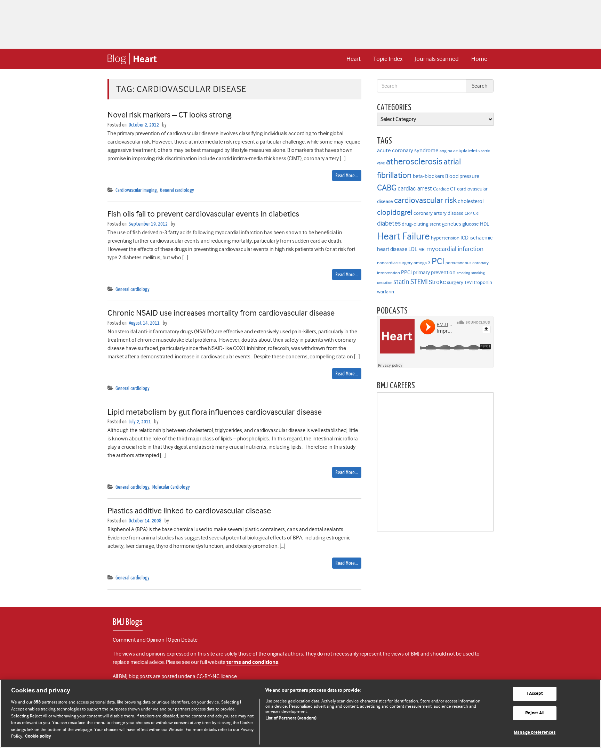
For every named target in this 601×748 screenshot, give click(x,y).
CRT (476, 213)
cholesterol (470, 201)
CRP (468, 213)
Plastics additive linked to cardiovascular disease (189, 510)
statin (401, 282)
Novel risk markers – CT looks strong (169, 115)
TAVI (468, 282)
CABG (386, 188)
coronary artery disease (439, 213)
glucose (470, 224)
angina (446, 150)
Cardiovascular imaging (136, 190)
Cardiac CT (444, 189)
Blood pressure (462, 176)
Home (479, 58)
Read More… (347, 175)
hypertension (445, 238)
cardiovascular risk (425, 200)
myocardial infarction (454, 249)
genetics (451, 223)
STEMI (419, 282)
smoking (463, 273)
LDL (412, 249)
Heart (353, 58)
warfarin (385, 292)
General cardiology (177, 190)
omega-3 (422, 262)
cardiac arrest (415, 188)
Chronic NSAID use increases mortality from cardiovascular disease (221, 313)
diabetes (389, 223)
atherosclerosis (414, 161)
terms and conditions (252, 662)
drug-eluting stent (421, 224)
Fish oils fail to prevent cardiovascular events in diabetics (203, 214)
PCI (438, 261)
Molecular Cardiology (171, 487)
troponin (483, 282)
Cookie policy (38, 736)
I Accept (535, 694)
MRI (421, 249)
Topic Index (387, 58)
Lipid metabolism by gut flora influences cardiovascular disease (214, 412)
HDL (484, 224)
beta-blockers (428, 176)
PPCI (406, 272)
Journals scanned (436, 58)
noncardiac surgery (394, 262)
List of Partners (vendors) (290, 718)
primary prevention (434, 272)
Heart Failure (403, 236)
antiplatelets (466, 151)
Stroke (437, 281)
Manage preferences (534, 732)
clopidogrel (394, 212)
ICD (464, 237)
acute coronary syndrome (408, 150)
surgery (455, 282)
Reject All (534, 713)
